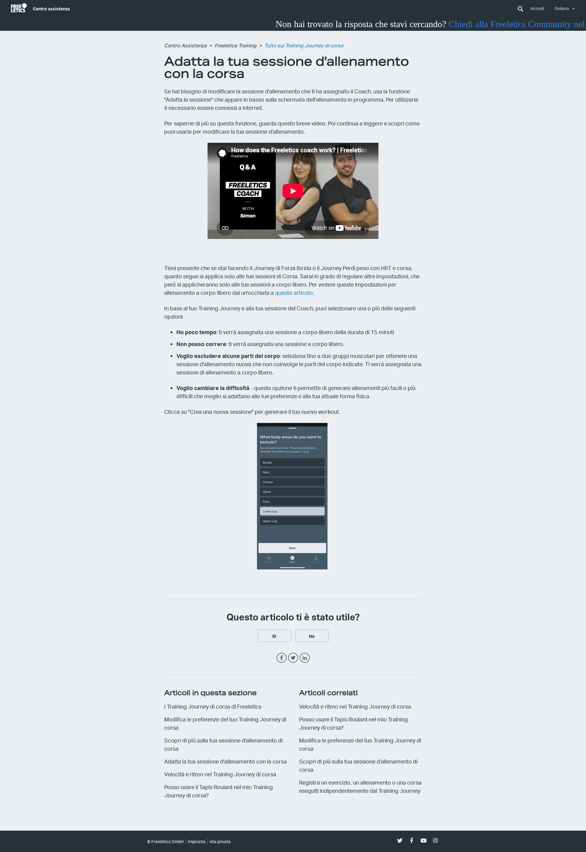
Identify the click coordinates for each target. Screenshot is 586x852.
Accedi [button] (537, 8)
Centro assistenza (51, 8)
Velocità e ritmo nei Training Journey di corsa (220, 774)
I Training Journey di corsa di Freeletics (212, 706)
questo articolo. (294, 292)
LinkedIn (304, 658)
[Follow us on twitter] (399, 840)
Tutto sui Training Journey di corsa (303, 45)
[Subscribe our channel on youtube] (423, 840)
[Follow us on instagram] (435, 840)
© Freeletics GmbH (165, 841)
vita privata (220, 841)
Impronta (196, 841)
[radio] (274, 636)
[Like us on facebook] (411, 840)
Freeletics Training (235, 45)
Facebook (281, 658)
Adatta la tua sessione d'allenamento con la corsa (225, 761)
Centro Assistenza (185, 45)
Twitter (293, 658)
